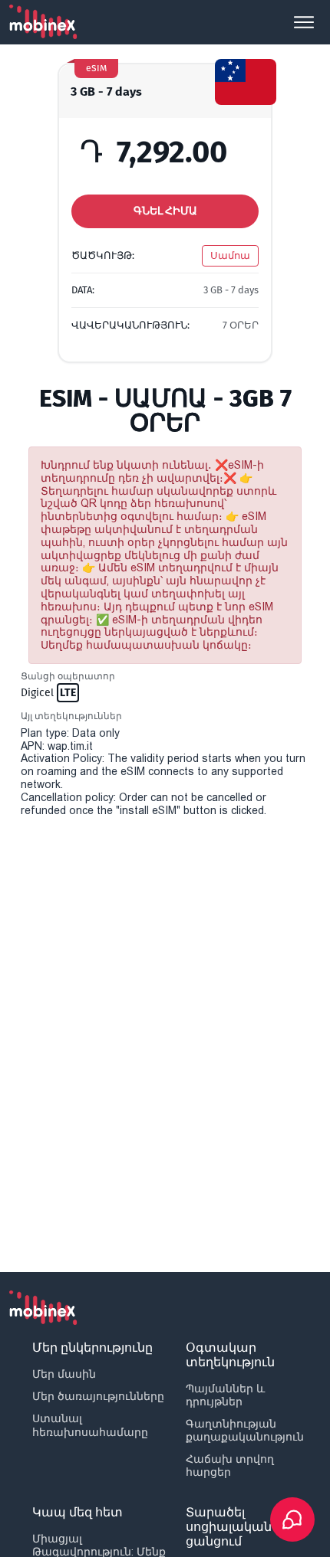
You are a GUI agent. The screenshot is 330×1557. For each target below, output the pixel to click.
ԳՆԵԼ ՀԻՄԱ (165, 211)
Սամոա (230, 255)
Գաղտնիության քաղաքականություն (245, 1430)
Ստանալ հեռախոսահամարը (90, 1425)
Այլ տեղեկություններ (71, 716)
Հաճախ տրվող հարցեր (230, 1465)
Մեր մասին (64, 1374)
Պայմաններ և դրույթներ (225, 1395)
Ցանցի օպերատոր (68, 676)
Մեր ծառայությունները (98, 1396)
